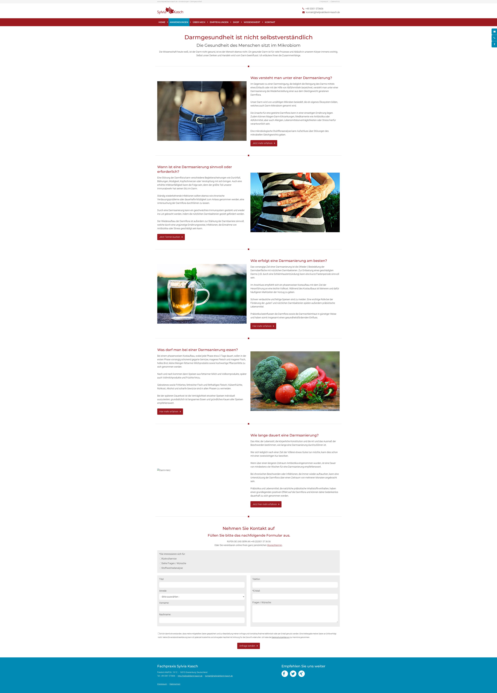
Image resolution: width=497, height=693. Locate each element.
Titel (161, 579)
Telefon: (256, 579)
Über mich (199, 22)
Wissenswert (252, 22)
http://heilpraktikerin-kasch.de (190, 676)
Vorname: (164, 602)
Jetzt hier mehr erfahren (265, 504)
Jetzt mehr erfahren (263, 143)
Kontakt (270, 22)
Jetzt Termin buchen (169, 237)
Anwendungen (179, 22)
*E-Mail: (256, 590)
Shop (236, 22)
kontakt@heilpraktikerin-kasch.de (323, 12)
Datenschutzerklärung (281, 637)
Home (162, 22)
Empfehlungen (219, 22)
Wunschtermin (274, 545)
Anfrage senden (247, 645)
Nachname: (165, 614)
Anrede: (163, 590)
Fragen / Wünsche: (261, 602)
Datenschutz (335, 1)
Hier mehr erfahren (262, 326)
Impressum (324, 1)
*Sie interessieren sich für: (172, 554)
